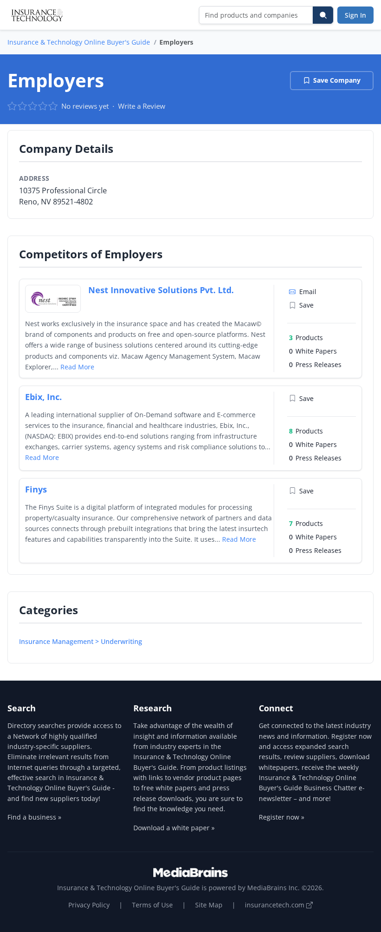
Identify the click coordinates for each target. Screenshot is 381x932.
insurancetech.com (275, 904)
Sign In (355, 15)
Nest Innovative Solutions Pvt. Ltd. (161, 289)
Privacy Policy (89, 904)
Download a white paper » (174, 827)
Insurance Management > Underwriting (80, 641)
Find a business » (34, 817)
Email (307, 291)
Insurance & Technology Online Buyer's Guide (78, 42)
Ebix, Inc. (43, 396)
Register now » (281, 817)
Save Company (337, 80)
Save (306, 305)
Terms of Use (152, 904)
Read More (77, 366)
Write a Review (141, 106)
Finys (36, 489)
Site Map (209, 904)
